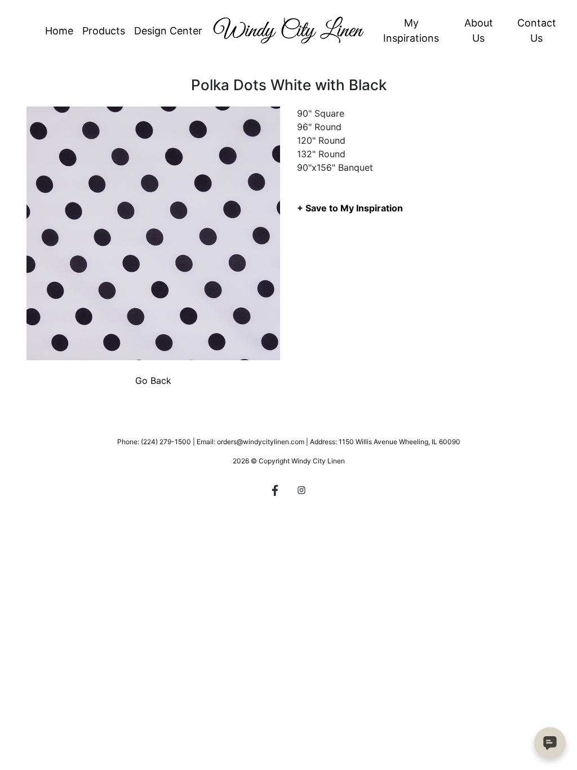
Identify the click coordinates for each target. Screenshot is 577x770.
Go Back (153, 380)
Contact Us (536, 30)
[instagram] (301, 491)
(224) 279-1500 (166, 441)
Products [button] (103, 31)
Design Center (168, 31)
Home (59, 31)
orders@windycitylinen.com (260, 441)
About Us (478, 30)
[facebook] (275, 491)
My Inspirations (411, 30)
